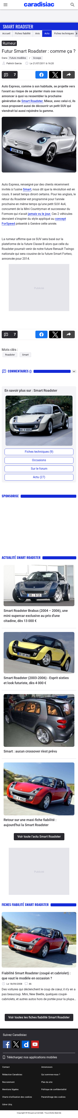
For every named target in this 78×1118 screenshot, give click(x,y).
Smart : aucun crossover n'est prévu (30, 751)
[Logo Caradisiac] (39, 7)
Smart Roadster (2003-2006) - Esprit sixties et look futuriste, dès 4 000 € (36, 680)
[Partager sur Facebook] (42, 73)
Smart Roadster (18, 26)
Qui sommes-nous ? (50, 1074)
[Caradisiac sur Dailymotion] (26, 1045)
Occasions (39, 460)
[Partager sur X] (56, 73)
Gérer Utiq (7, 1104)
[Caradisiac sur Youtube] (35, 1045)
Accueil (6, 33)
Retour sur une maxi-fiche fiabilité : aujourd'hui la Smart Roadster (30, 822)
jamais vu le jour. (39, 214)
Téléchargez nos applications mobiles (32, 1057)
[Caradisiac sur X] (16, 1045)
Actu (46, 33)
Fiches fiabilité (22, 33)
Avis (37, 33)
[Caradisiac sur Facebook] (7, 1045)
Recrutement (8, 1082)
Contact (6, 1067)
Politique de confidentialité (53, 1089)
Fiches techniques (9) (39, 451)
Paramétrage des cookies (53, 1097)
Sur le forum (39, 468)
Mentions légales (10, 1089)
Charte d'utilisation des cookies (17, 1097)
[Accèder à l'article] (39, 585)
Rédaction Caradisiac (12, 1074)
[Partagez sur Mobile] (69, 73)
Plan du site (46, 1082)
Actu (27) (39, 477)
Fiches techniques (64, 33)
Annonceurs (46, 1067)
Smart (27, 189)
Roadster (10, 354)
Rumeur (9, 43)
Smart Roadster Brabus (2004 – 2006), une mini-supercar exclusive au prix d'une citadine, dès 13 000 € (36, 616)
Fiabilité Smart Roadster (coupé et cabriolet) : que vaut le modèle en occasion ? (36, 975)
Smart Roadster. (32, 101)
